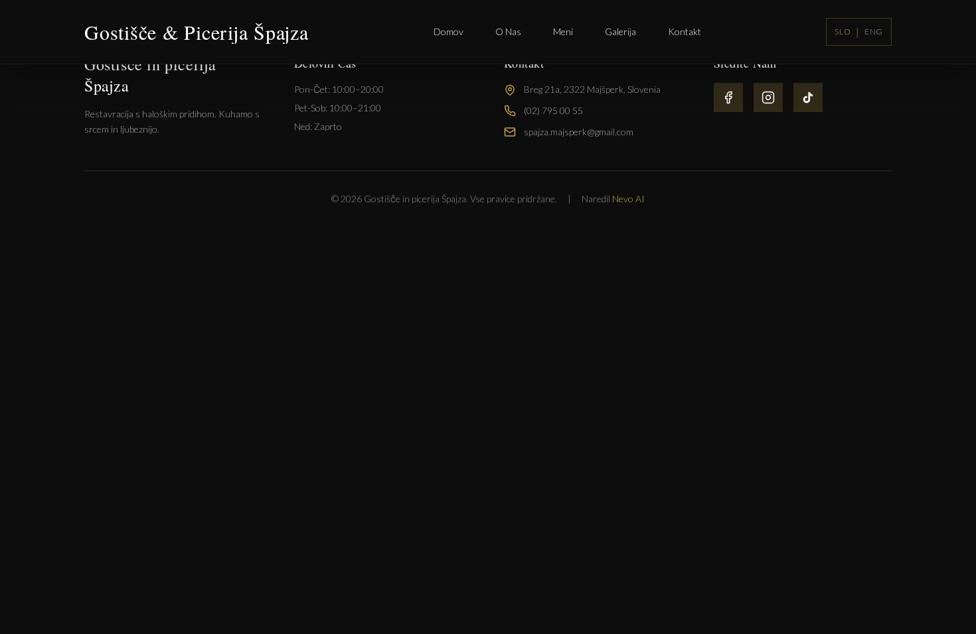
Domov (448, 31)
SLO (843, 31)
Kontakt (684, 31)
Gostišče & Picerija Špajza (196, 32)
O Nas (508, 31)
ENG (873, 31)
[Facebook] (728, 97)
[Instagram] (768, 97)
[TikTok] (808, 97)
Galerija (620, 31)
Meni (563, 31)
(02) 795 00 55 (553, 110)
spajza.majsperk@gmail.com (578, 131)
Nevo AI (628, 198)
